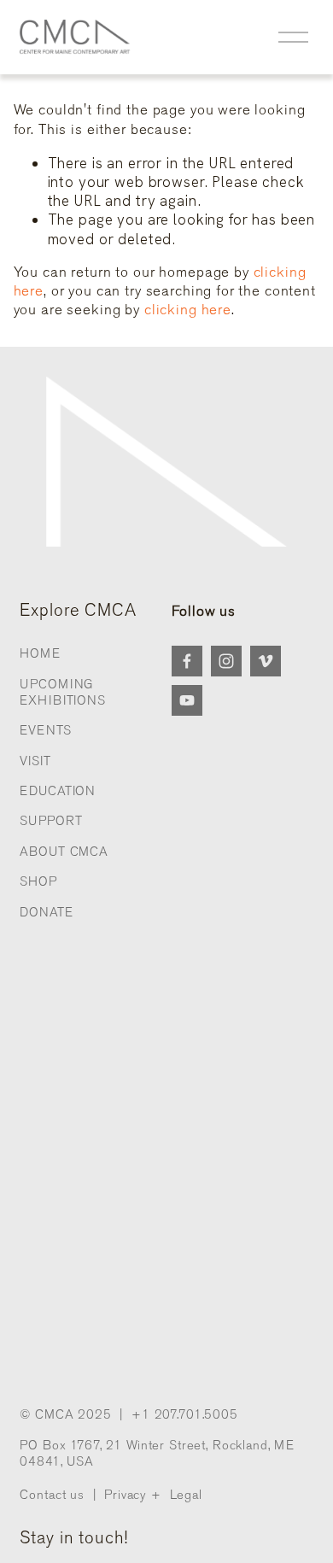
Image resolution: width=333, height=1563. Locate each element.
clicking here (187, 309)
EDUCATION (58, 791)
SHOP (38, 881)
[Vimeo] (265, 661)
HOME (40, 653)
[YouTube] (187, 700)
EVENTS (45, 730)
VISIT (35, 761)
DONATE (46, 912)
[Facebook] (187, 661)
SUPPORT (51, 820)
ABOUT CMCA (64, 851)
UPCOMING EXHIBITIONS (62, 692)
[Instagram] (226, 661)
